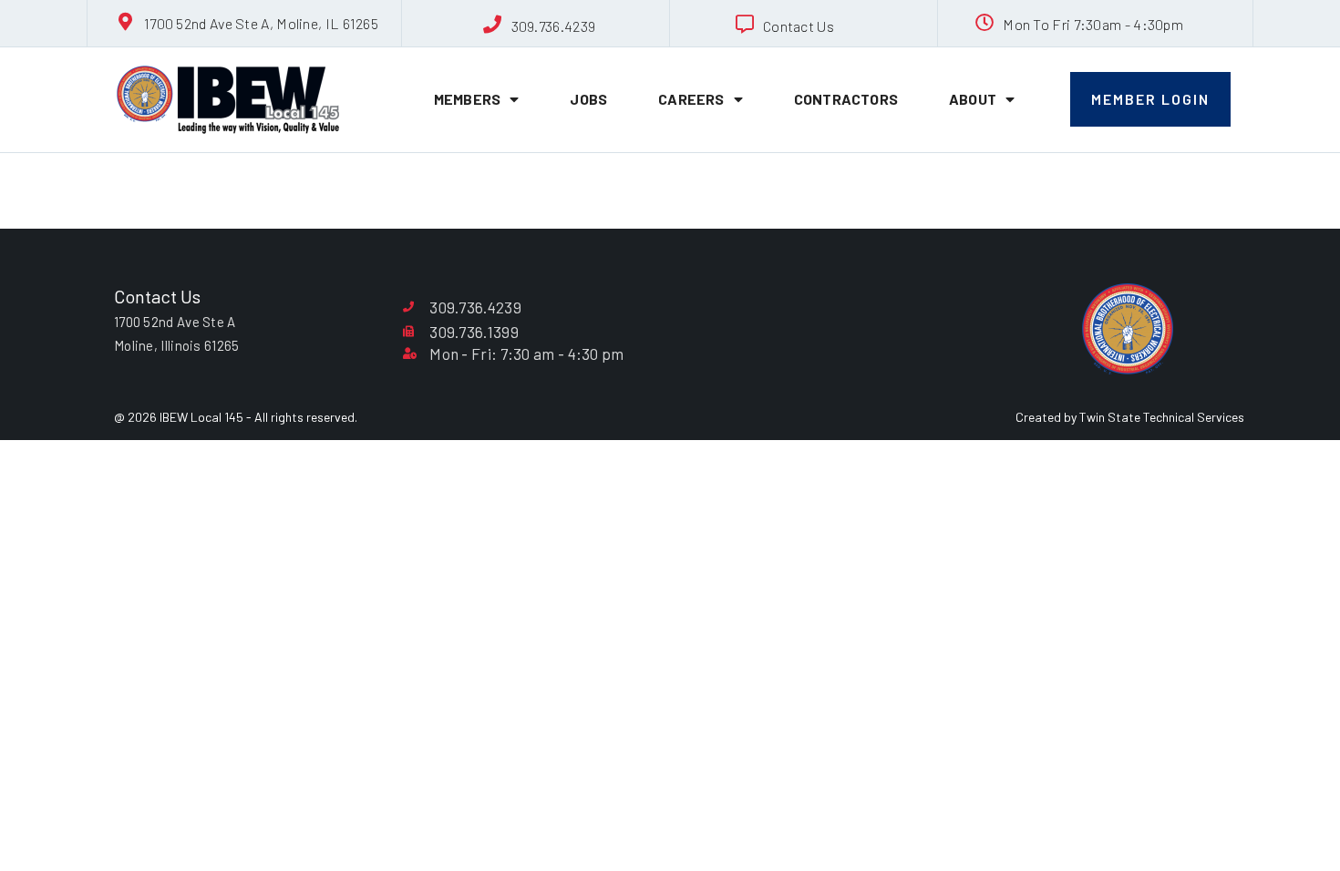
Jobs (588, 99)
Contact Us (798, 26)
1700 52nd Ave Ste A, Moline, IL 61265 (261, 23)
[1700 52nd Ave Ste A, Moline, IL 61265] (126, 22)
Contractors (846, 99)
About (972, 99)
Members (467, 99)
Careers (691, 99)
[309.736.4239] (493, 24)
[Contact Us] (745, 24)
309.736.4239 (553, 26)
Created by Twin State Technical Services (1129, 417)
